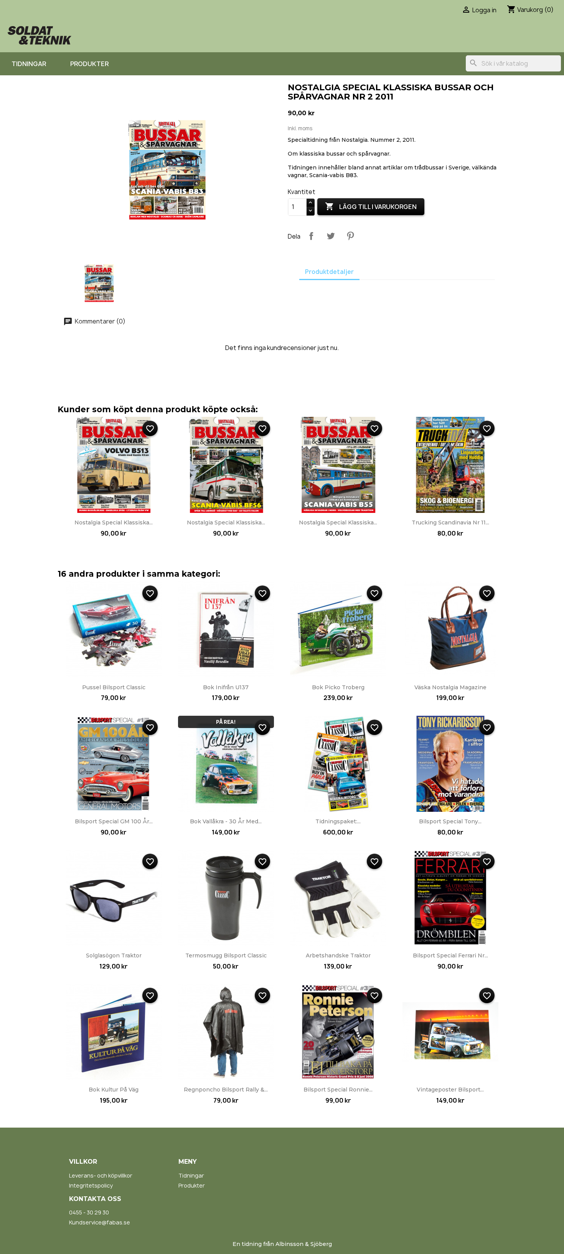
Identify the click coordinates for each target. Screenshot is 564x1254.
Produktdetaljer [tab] (329, 272)
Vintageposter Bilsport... (450, 1089)
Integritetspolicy (91, 1185)
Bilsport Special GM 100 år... (114, 821)
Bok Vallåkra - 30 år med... (226, 821)
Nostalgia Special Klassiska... (113, 522)
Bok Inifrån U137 (226, 687)
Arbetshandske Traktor (338, 955)
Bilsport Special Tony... (450, 821)
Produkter (89, 64)
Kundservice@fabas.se (99, 1222)
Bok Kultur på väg (114, 1089)
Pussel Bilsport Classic (113, 687)
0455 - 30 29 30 (89, 1212)
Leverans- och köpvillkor (100, 1175)
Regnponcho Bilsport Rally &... (226, 1089)
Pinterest (350, 236)
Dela (311, 236)
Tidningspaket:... (338, 821)
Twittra (330, 236)
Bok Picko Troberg (338, 687)
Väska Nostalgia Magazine (450, 687)
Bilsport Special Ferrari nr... (450, 955)
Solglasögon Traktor (114, 955)
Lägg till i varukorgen (371, 206)
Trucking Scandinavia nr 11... (450, 522)
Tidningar (29, 64)
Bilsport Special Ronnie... (338, 1089)
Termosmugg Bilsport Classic (226, 955)
